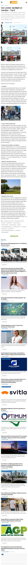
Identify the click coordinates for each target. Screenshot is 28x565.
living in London (16, 222)
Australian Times (8, 22)
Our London (23, 226)
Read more (5, 264)
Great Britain (9, 222)
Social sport (10, 228)
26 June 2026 (11, 356)
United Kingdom (5, 232)
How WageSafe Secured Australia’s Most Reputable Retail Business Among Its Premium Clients (13, 548)
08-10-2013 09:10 (17, 22)
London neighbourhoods (7, 226)
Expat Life (6, 5)
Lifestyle (4, 277)
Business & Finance (6, 331)
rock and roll (4, 228)
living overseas (12, 224)
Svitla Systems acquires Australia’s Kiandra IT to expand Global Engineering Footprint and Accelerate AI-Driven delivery (13, 381)
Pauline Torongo (5, 328)
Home (2, 5)
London (18, 224)
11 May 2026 (11, 384)
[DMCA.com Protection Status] (14, 236)
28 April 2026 (11, 439)
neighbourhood (16, 226)
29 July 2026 (12, 246)
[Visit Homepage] (13, 2)
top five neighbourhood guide (8, 230)
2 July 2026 (11, 328)
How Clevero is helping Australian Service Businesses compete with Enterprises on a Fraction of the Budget (12, 465)
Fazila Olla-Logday (5, 246)
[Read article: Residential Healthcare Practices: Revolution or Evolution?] (14, 419)
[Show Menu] (1, 2)
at (2, 303)
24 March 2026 (11, 496)
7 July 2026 (11, 274)
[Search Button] (26, 2)
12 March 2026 (12, 551)
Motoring (4, 249)
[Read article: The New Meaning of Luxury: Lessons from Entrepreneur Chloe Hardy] (14, 336)
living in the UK (5, 224)
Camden (3, 222)
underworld (17, 230)
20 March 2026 (12, 522)
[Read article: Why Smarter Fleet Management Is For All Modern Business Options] (14, 254)
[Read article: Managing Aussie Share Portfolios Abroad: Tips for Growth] (14, 309)
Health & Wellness (6, 442)
